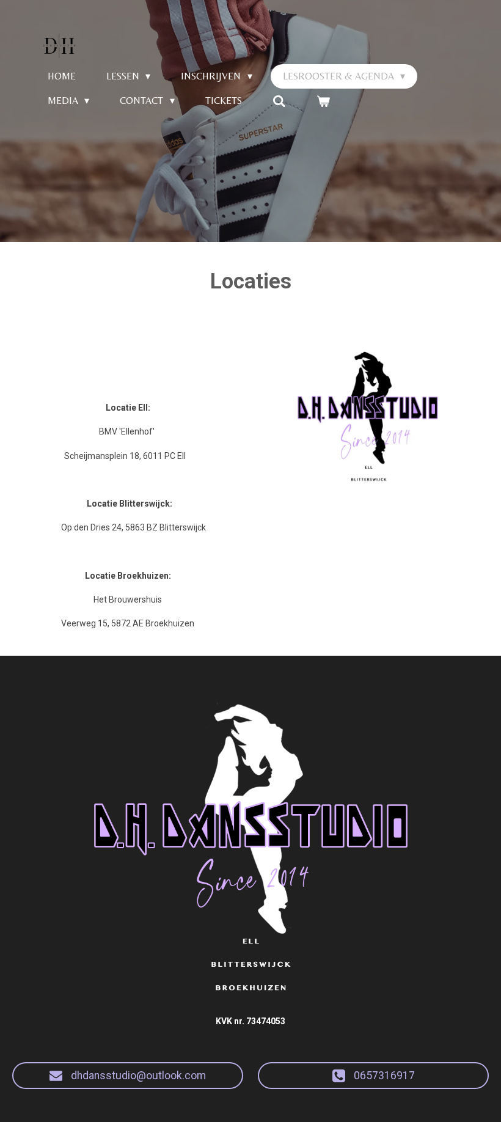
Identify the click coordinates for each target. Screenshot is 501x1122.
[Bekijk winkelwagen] (323, 101)
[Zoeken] (279, 101)
